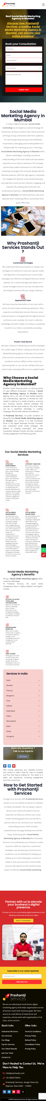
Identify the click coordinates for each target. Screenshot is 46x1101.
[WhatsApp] (43, 550)
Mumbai (9, 685)
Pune (8, 701)
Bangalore (10, 695)
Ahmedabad (11, 721)
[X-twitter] (23, 1092)
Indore (8, 716)
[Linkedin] (9, 1092)
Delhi (8, 680)
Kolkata (9, 706)
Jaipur (8, 726)
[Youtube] (14, 1092)
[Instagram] (18, 1092)
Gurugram (10, 736)
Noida (8, 731)
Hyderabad (10, 711)
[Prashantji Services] (8, 4)
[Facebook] (4, 1092)
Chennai (9, 690)
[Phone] (43, 554)
